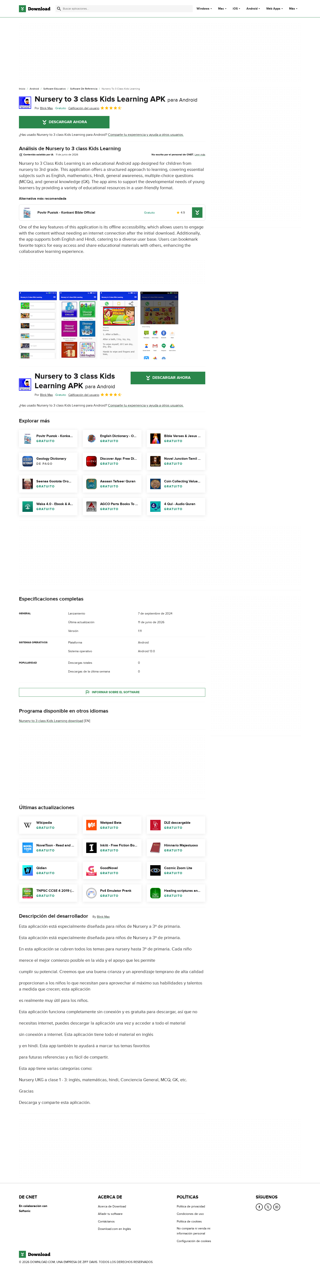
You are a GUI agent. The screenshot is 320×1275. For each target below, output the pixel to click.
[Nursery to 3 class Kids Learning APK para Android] (25, 103)
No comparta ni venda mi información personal (193, 1231)
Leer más (200, 154)
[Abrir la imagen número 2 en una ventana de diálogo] (119, 325)
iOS (235, 8)
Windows (203, 8)
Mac (221, 8)
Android (252, 8)
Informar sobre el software (116, 692)
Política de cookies (189, 1221)
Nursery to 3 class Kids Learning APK (116, 99)
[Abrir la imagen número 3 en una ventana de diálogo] (159, 325)
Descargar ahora (68, 122)
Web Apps (273, 8)
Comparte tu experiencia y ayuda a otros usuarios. (146, 135)
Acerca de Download (112, 1206)
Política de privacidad (191, 1206)
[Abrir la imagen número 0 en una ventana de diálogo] (38, 325)
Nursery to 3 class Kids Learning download (51, 721)
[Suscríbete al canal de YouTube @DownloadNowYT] (276, 1207)
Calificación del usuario (83, 108)
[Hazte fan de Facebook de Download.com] (259, 1207)
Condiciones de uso (190, 1214)
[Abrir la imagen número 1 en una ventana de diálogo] (78, 325)
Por (44, 108)
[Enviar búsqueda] (59, 8)
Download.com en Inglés (114, 1229)
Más (292, 8)
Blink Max (103, 917)
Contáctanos (106, 1221)
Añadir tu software (110, 1214)
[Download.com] (34, 8)
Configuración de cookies (194, 1241)
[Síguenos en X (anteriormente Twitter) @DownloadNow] (267, 1207)
